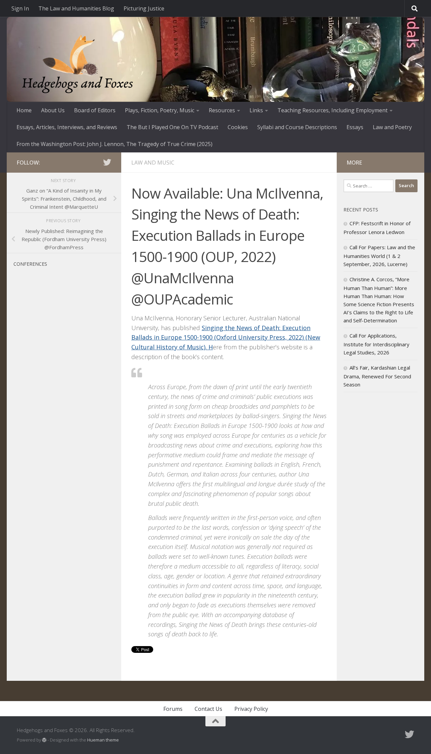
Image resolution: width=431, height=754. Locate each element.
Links (256, 110)
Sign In (20, 8)
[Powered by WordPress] (44, 740)
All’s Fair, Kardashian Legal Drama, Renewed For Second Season (377, 376)
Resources (222, 110)
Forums (173, 709)
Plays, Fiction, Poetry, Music (159, 110)
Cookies (238, 127)
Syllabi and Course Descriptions (297, 127)
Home (24, 110)
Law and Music (152, 162)
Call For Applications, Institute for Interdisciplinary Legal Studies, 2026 (376, 344)
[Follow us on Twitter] (107, 162)
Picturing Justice (144, 8)
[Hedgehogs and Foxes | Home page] (77, 64)
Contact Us (208, 709)
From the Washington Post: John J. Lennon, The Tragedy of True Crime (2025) (114, 144)
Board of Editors (94, 110)
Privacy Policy (251, 709)
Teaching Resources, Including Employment (332, 110)
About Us (53, 110)
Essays (354, 127)
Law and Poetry (392, 127)
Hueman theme (103, 740)
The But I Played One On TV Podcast (172, 127)
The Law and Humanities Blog (76, 8)
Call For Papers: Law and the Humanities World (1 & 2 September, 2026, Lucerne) (379, 255)
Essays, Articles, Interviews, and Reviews (66, 127)
